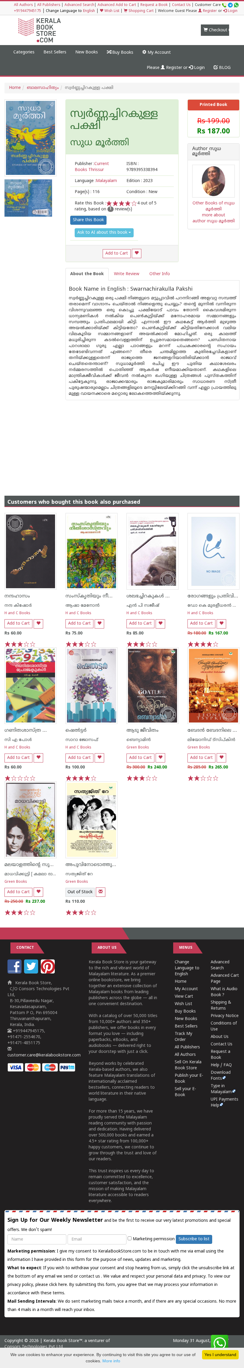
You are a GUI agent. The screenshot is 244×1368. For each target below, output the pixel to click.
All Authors (23, 5)
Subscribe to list (194, 1239)
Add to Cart (116, 253)
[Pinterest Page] (48, 972)
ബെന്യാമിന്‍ (138, 739)
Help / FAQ (221, 1065)
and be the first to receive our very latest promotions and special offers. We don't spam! (119, 1225)
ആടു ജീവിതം (142, 731)
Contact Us (181, 5)
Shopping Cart (140, 11)
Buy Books (122, 52)
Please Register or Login (176, 67)
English (89, 11)
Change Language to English (187, 968)
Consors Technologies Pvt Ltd (33, 1346)
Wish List (111, 11)
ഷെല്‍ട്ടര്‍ (76, 731)
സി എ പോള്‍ (18, 739)
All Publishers (48, 5)
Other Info (159, 274)
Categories (24, 52)
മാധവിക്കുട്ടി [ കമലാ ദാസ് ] (32, 874)
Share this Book (88, 220)
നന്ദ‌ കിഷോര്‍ (18, 605)
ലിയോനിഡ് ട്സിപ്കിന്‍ (211, 739)
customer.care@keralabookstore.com (44, 1055)
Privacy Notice (225, 1016)
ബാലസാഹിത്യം (43, 87)
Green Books (137, 747)
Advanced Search (79, 5)
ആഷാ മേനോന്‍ (82, 605)
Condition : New (141, 192)
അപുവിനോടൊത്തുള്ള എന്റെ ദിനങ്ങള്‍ (111, 865)
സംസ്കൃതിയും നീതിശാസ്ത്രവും (103, 596)
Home (15, 87)
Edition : (139, 181)
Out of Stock (80, 892)
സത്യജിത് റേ (79, 874)
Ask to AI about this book (103, 232)
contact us (90, 1276)
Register (209, 11)
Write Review (126, 274)
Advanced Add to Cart (117, 5)
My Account (158, 52)
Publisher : (92, 166)
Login (232, 11)
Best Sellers (54, 52)
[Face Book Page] (15, 972)
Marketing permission (153, 1239)
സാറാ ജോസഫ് (81, 739)
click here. (59, 1284)
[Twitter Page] (32, 972)
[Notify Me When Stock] (100, 892)
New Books (86, 52)
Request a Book (154, 5)
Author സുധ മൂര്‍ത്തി (206, 152)
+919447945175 (27, 11)
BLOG (224, 67)
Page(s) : (87, 192)
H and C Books (17, 613)
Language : (96, 181)
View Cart (184, 996)
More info (111, 1360)
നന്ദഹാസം (17, 596)
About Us (220, 1036)
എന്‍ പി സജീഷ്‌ (142, 605)
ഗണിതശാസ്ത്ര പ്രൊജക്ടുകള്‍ (39, 731)
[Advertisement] (122, 442)
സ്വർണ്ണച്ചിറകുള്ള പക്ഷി (114, 120)
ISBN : (141, 166)
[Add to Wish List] (136, 253)
